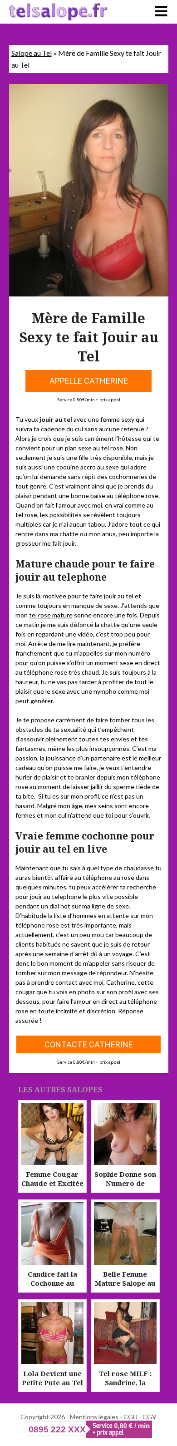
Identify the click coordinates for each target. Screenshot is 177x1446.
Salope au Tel (31, 53)
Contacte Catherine (88, 1044)
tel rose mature (51, 615)
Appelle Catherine (88, 380)
